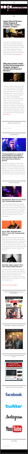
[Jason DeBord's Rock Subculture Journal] (14, 7)
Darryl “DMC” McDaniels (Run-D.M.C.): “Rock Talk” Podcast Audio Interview (13, 233)
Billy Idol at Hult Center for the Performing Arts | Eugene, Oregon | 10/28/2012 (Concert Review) (13, 67)
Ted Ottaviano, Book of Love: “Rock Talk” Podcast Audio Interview (14, 200)
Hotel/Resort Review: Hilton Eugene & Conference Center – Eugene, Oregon (12, 24)
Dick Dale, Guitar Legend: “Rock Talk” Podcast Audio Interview (12, 265)
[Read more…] (18, 54)
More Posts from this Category (9, 285)
